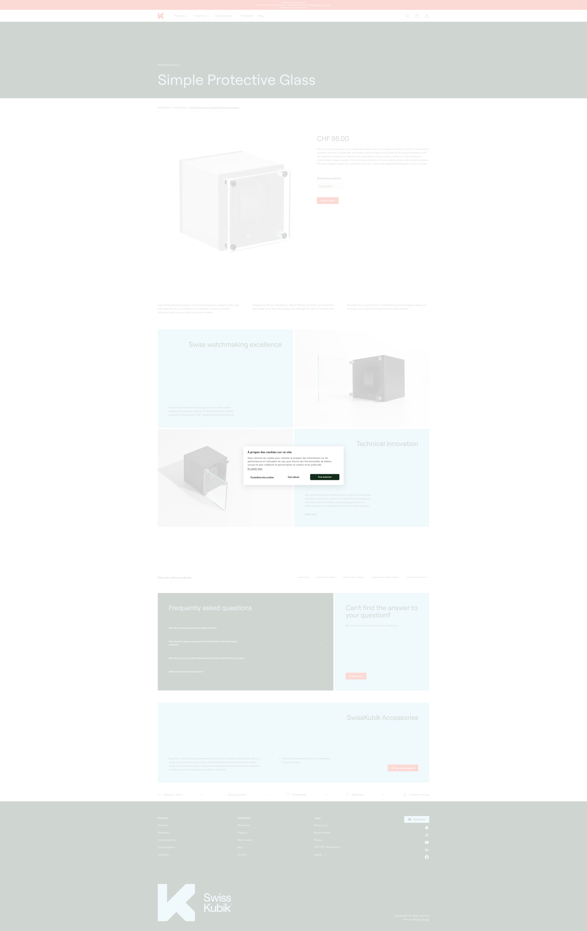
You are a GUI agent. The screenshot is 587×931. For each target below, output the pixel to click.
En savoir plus (255, 468)
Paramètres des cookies (262, 477)
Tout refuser (293, 477)
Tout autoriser (325, 477)
